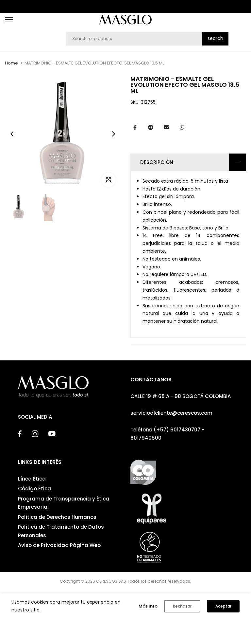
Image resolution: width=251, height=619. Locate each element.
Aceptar (223, 606)
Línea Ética (32, 478)
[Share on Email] (166, 127)
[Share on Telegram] (151, 127)
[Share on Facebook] (135, 127)
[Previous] (17, 134)
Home (11, 63)
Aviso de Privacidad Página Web (59, 545)
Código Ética (34, 488)
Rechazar (182, 606)
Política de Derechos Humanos (57, 517)
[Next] (108, 134)
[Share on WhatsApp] (182, 127)
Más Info (148, 606)
